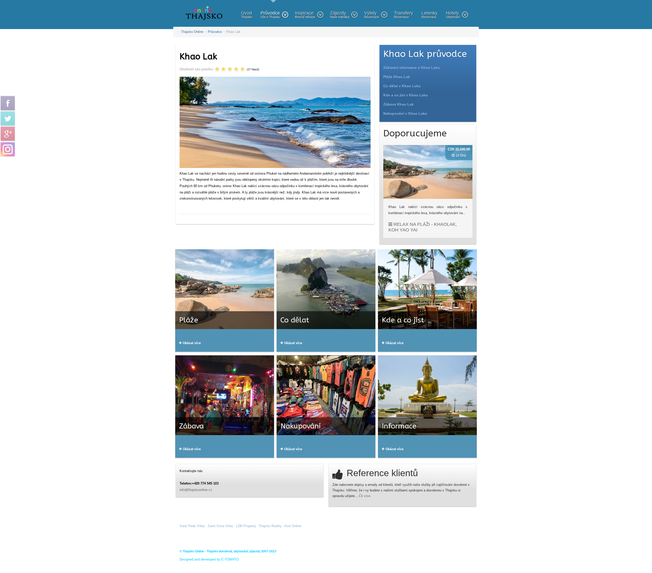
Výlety (371, 14)
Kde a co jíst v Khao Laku (405, 95)
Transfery (403, 14)
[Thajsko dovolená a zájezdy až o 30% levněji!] (204, 13)
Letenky (430, 14)
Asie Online (292, 526)
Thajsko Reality (270, 526)
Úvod (246, 14)
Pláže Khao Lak (396, 77)
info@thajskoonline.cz (196, 490)
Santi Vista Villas (220, 526)
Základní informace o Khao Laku (411, 68)
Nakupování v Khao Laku (405, 113)
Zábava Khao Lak (398, 104)
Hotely (453, 14)
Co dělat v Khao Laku (402, 86)
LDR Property (246, 526)
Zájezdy (339, 14)
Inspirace (305, 14)
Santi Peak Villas (192, 526)
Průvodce (270, 14)
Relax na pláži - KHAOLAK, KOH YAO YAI (422, 227)
